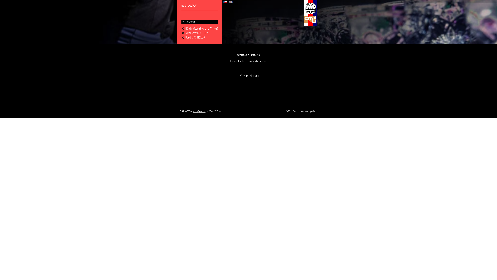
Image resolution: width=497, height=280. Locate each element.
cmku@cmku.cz (199, 111)
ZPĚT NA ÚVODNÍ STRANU (249, 76)
